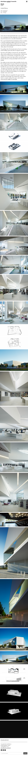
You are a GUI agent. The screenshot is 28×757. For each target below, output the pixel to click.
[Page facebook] (1, 750)
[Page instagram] (5, 750)
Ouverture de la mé (5, 740)
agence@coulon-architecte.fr (6, 747)
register (25, 753)
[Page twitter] (3, 750)
